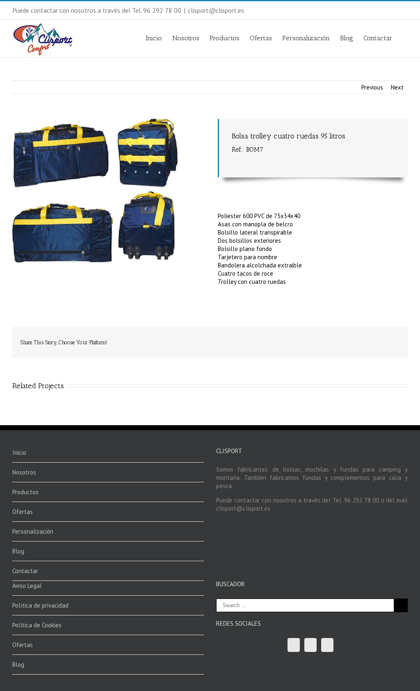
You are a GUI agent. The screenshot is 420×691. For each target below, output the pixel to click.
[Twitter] (296, 339)
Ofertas (261, 38)
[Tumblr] (323, 339)
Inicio (154, 38)
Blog (346, 38)
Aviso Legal (27, 586)
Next (397, 87)
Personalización (306, 38)
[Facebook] (283, 339)
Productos (225, 38)
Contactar (377, 38)
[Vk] (375, 339)
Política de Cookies (37, 625)
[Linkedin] (349, 339)
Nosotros (185, 38)
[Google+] (336, 339)
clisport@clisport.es (216, 10)
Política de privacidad (40, 605)
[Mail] (388, 339)
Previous (372, 87)
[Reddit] (362, 339)
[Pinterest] (310, 339)
